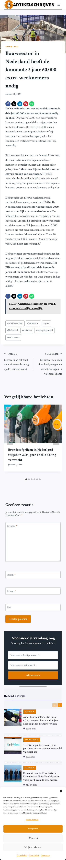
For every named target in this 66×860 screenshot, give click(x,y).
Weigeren (33, 838)
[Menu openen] (59, 4)
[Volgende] (56, 440)
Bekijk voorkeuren (33, 847)
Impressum (45, 855)
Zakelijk (29, 712)
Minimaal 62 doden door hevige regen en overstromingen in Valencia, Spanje (50, 363)
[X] (13, 103)
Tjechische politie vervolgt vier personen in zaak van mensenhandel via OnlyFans (42, 748)
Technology (31, 740)
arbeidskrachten (15, 323)
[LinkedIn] (19, 103)
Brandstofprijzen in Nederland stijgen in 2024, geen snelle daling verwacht (32, 455)
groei (46, 323)
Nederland (11, 46)
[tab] (26, 479)
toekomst (27, 330)
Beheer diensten (32, 819)
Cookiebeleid (22, 855)
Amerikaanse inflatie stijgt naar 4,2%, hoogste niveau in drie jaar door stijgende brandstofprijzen (40, 720)
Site (9, 607)
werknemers (13, 337)
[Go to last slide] (10, 440)
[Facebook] (7, 103)
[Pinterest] (25, 103)
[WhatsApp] (31, 103)
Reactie (12, 526)
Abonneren (33, 675)
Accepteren (33, 828)
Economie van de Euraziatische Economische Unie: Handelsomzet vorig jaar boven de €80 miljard (41, 776)
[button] (61, 791)
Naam (11, 575)
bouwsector (33, 323)
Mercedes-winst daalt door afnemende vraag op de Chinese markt (16, 361)
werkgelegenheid (44, 330)
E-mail (11, 591)
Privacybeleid (34, 855)
